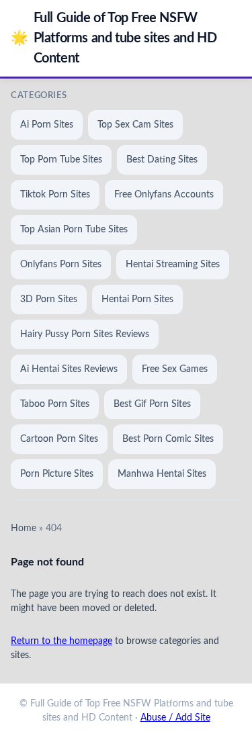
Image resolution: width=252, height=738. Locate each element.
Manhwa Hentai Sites (162, 474)
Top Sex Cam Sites (135, 125)
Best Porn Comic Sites (168, 439)
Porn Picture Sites (56, 474)
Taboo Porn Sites (54, 404)
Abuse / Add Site (175, 718)
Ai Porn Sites (46, 125)
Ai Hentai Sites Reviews (69, 369)
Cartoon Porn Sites (59, 439)
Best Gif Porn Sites (152, 404)
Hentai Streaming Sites (173, 264)
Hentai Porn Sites (137, 299)
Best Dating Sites (162, 160)
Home (23, 528)
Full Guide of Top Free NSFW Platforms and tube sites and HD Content (113, 38)
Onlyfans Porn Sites (60, 264)
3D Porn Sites (48, 299)
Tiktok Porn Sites (55, 194)
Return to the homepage (61, 641)
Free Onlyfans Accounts (164, 194)
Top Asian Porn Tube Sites (74, 229)
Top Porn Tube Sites (61, 160)
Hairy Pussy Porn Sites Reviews (84, 334)
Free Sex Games (175, 369)
